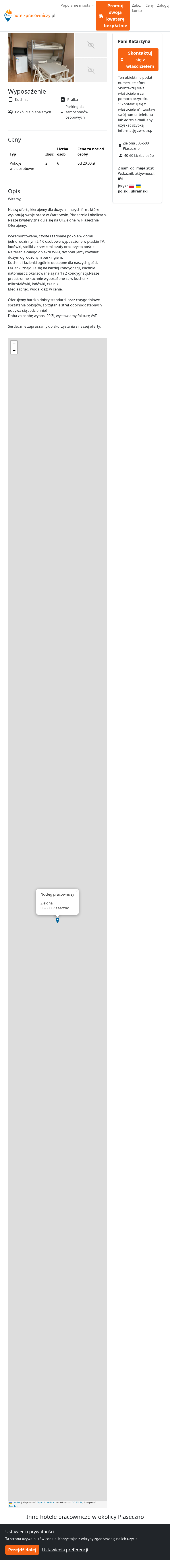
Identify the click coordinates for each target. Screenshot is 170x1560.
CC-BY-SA (77, 1502)
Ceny (149, 5)
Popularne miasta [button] (76, 5)
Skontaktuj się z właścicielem (140, 59)
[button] (57, 920)
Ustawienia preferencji (65, 1550)
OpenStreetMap (46, 1502)
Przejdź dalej (22, 1550)
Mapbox (14, 1506)
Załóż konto (137, 8)
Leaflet (16, 1502)
